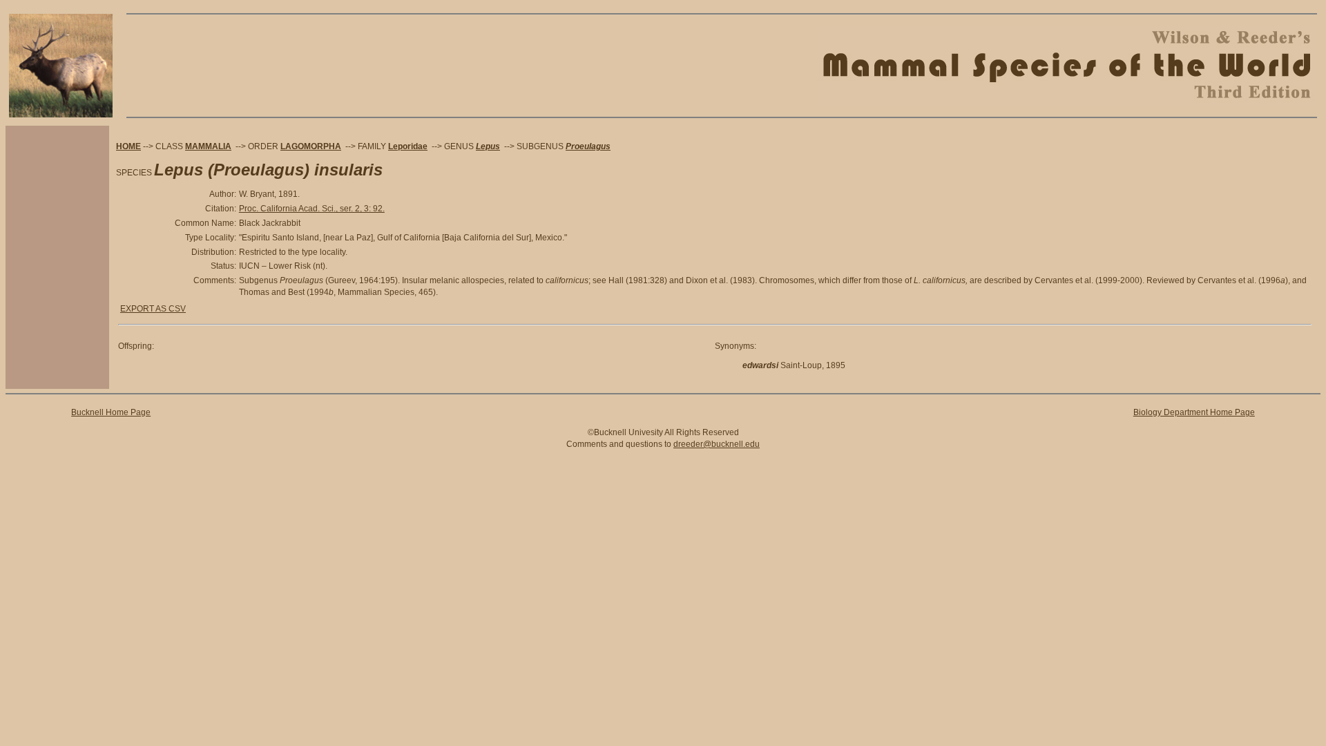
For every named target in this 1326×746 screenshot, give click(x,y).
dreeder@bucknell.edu (716, 444)
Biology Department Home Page (1194, 412)
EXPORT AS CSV (153, 309)
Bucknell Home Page (111, 412)
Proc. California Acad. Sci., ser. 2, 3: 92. (312, 208)
